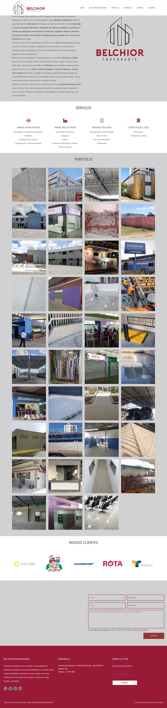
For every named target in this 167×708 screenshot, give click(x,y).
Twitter (10, 688)
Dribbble (15, 688)
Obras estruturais (28, 127)
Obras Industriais (65, 127)
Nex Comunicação (156, 702)
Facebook (5, 688)
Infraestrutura (102, 127)
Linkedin (20, 688)
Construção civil (138, 127)
